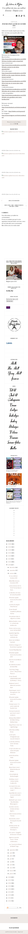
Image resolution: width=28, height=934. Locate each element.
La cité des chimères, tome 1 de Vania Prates (14, 743)
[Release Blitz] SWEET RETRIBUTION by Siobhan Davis (15, 720)
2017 (9, 880)
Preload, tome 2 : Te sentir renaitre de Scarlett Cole (14, 706)
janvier (11, 873)
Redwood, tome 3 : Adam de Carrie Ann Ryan (15, 685)
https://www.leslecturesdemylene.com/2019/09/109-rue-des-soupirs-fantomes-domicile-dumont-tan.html (14, 75)
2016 (9, 883)
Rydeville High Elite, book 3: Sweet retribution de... (14, 635)
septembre (13, 850)
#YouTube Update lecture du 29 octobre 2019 (15, 599)
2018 (9, 877)
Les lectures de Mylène (14, 4)
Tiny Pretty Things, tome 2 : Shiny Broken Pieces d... (15, 671)
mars (11, 867)
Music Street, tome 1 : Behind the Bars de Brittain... (14, 769)
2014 (9, 889)
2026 (9, 544)
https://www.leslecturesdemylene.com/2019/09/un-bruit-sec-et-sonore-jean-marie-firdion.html (14, 83)
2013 (9, 892)
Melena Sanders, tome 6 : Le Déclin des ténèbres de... (15, 623)
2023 (9, 553)
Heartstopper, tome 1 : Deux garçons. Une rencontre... (15, 692)
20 (13, 535)
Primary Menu (3, 15)
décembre (12, 567)
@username (16, 928)
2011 (9, 898)
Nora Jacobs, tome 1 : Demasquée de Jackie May (15, 820)
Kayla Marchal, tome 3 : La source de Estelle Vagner (15, 795)
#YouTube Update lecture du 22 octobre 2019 (15, 655)
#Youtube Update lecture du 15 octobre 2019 (15, 699)
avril (11, 864)
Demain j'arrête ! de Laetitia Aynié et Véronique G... (14, 827)
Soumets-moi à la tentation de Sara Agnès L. (14, 809)
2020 (9, 562)
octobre (12, 573)
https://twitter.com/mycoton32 (16, 111)
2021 (9, 559)
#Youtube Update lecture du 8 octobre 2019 (15, 762)
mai (11, 862)
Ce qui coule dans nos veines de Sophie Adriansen (14, 750)
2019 (9, 565)
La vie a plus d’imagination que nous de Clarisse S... (14, 736)
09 (14, 512)
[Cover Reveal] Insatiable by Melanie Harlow (15, 611)
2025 (9, 547)
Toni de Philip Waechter (15, 650)
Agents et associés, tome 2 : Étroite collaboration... (14, 839)
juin (11, 859)
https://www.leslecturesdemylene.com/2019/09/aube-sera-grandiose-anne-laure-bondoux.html (14, 97)
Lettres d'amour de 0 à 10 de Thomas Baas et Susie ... (15, 588)
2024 (9, 550)
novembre (12, 570)
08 (14, 510)
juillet (11, 856)
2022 (9, 556)
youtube (14, 27)
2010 (9, 901)
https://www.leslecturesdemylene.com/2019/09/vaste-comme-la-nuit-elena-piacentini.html (14, 67)
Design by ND (20, 932)
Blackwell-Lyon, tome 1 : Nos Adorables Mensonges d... (15, 802)
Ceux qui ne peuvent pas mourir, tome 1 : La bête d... (14, 713)
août (11, 853)
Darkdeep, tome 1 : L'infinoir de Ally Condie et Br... (14, 781)
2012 (9, 895)
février (11, 870)
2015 (9, 886)
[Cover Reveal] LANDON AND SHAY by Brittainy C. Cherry (15, 678)
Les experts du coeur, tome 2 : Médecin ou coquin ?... (15, 788)
